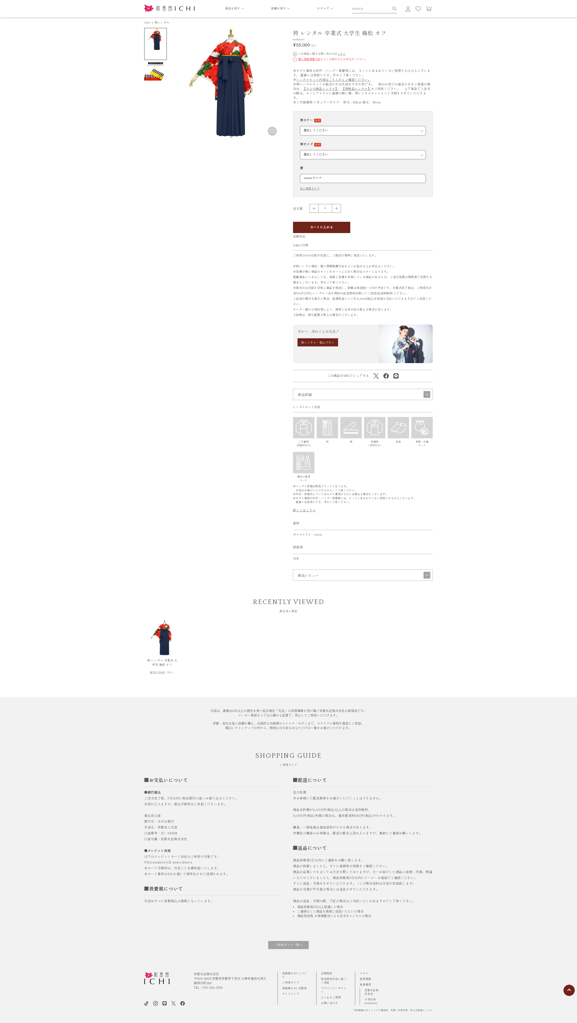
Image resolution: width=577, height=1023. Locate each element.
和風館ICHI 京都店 (294, 988)
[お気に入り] (418, 9)
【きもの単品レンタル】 (321, 89)
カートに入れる (321, 227)
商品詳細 (305, 395)
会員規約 (326, 973)
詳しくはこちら (304, 510)
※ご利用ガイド (310, 189)
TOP (147, 22)
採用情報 (365, 979)
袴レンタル (162, 22)
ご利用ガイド (290, 982)
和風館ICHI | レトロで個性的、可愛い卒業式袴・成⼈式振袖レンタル (394, 1010)
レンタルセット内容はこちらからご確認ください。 (333, 80)
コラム (364, 973)
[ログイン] (408, 9)
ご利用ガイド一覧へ (288, 945)
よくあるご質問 (331, 997)
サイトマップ (290, 994)
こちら (341, 54)
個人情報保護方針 (309, 59)
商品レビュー (308, 576)
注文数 (298, 209)
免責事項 (365, 984)
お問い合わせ (329, 1003)
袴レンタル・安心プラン (317, 342)
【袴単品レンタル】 (356, 89)
